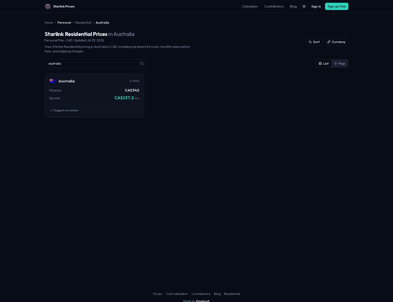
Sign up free (337, 6)
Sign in (316, 6)
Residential (83, 22)
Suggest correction (66, 110)
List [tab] (325, 63)
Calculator (250, 6)
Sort (316, 42)
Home (49, 22)
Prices (157, 294)
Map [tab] (341, 63)
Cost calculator (177, 294)
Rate (136, 81)
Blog (293, 6)
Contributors (274, 6)
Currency (338, 42)
